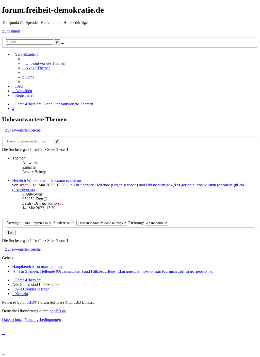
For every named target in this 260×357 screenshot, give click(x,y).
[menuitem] (43, 63)
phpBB (28, 302)
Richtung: (136, 223)
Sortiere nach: (64, 223)
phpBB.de (58, 311)
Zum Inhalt (11, 31)
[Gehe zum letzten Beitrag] (66, 203)
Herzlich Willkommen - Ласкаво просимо (46, 180)
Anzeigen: (15, 223)
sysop (23, 185)
